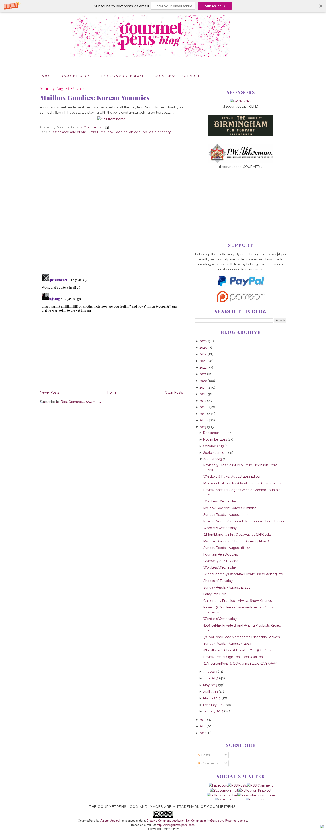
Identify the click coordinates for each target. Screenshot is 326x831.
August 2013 (212, 459)
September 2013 (215, 452)
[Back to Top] (322, 827)
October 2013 (213, 446)
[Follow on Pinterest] (254, 790)
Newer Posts (49, 392)
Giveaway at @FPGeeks (221, 561)
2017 (202, 400)
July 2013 (210, 671)
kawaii (94, 132)
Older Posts (174, 392)
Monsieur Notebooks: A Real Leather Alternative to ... (243, 483)
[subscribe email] (224, 790)
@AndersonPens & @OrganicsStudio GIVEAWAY (240, 663)
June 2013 (210, 678)
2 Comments (91, 127)
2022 (203, 367)
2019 (203, 387)
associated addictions (70, 132)
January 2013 (213, 711)
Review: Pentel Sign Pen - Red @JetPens (233, 657)
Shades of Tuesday (218, 581)
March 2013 (212, 698)
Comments (209, 763)
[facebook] (218, 785)
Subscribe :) (215, 6)
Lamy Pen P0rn (214, 594)
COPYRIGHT (191, 76)
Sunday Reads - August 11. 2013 (227, 587)
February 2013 (213, 705)
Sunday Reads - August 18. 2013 (227, 548)
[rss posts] (237, 785)
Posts (205, 755)
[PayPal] (240, 288)
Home (111, 392)
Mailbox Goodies (114, 132)
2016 (203, 407)
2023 (203, 361)
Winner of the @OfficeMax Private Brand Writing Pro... (244, 574)
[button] (163, 6)
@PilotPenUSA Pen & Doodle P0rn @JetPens (237, 650)
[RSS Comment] (260, 785)
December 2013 (215, 433)
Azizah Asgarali (110, 820)
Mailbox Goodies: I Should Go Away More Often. (240, 541)
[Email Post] (106, 127)
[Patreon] (240, 301)
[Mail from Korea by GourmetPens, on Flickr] (111, 119)
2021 (202, 374)
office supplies (141, 132)
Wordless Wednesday (220, 501)
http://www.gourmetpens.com (175, 825)
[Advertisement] (240, 198)
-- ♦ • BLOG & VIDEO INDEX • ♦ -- (122, 76)
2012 (202, 719)
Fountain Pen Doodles (220, 554)
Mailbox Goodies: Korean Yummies (95, 97)
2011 (202, 726)
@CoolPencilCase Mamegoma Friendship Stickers (241, 637)
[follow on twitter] (222, 795)
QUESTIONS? (165, 76)
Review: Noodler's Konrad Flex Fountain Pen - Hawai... (244, 521)
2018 (202, 394)
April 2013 (210, 691)
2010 (202, 733)
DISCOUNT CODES (75, 76)
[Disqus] (111, 209)
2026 (203, 341)
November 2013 (215, 439)
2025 (203, 347)
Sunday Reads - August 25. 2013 (228, 514)
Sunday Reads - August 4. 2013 (227, 643)
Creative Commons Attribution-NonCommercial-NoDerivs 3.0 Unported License (197, 820)
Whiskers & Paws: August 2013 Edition (232, 476)
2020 (203, 381)
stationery (163, 132)
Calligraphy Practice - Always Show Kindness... (239, 600)
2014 (202, 420)
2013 (202, 427)
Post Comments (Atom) (79, 402)
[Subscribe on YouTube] (256, 795)
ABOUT (47, 76)
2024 (203, 354)
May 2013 (210, 685)
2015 (202, 414)
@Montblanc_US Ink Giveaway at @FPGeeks (237, 534)
